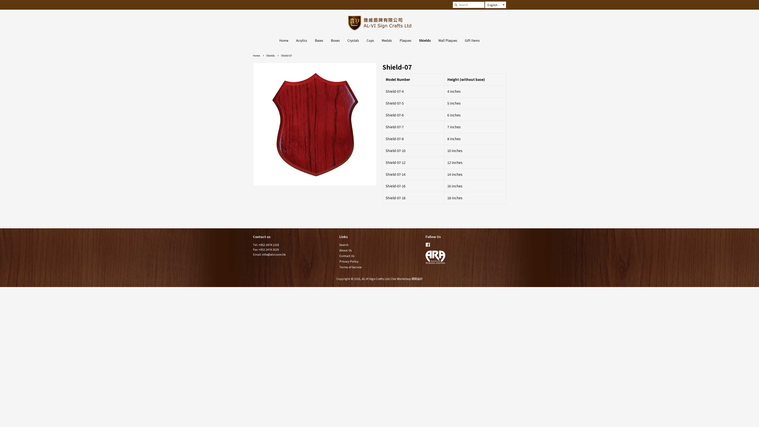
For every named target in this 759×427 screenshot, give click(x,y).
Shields (425, 40)
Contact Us (346, 256)
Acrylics (301, 40)
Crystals (353, 40)
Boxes (335, 40)
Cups (370, 40)
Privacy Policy (349, 261)
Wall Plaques (447, 40)
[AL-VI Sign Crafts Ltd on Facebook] (428, 245)
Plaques (405, 40)
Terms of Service (350, 267)
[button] (495, 5)
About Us (345, 250)
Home (283, 40)
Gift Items (472, 40)
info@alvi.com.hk (274, 254)
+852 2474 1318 (269, 245)
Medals (387, 40)
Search (343, 245)
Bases (319, 40)
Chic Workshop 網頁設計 (407, 279)
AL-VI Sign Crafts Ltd (375, 279)
